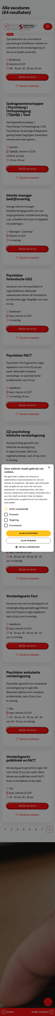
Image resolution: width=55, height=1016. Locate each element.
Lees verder (9, 502)
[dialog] (27, 508)
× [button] (49, 467)
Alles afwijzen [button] (28, 540)
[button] (27, 547)
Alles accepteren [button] (28, 533)
